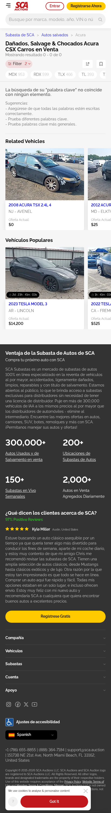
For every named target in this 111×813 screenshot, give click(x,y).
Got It (54, 801)
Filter (20, 64)
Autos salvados (54, 35)
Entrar (55, 6)
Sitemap (59, 785)
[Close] (85, 791)
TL (88, 74)
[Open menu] (8, 5)
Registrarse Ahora (86, 6)
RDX (41, 74)
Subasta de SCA (19, 35)
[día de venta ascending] (87, 64)
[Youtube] (34, 704)
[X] (26, 704)
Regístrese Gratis (55, 616)
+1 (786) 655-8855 (20, 750)
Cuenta (11, 677)
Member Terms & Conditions (35, 785)
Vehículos (14, 651)
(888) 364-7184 (51, 750)
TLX (65, 74)
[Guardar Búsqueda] (101, 64)
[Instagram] (8, 704)
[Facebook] (18, 704)
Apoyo (11, 690)
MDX (17, 74)
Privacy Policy (72, 781)
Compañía (14, 638)
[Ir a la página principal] (21, 6)
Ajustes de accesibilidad (38, 722)
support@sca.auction (85, 750)
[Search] (100, 19)
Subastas (13, 664)
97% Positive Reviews (24, 519)
